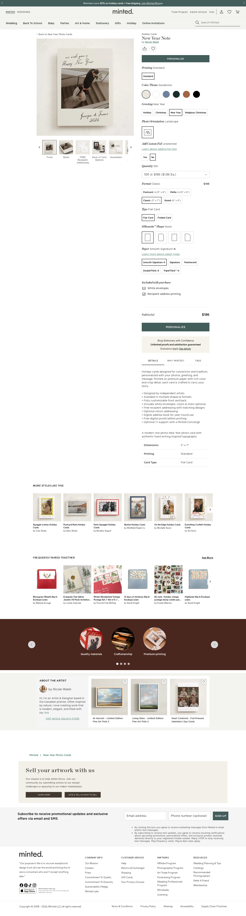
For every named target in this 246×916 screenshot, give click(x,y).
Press (88, 872)
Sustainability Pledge (96, 886)
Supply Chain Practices (214, 906)
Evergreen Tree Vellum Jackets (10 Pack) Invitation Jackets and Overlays (76, 598)
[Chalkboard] (196, 94)
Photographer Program (170, 868)
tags (198, 360)
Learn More (44, 795)
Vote (211, 12)
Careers (89, 868)
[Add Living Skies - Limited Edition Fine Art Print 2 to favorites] (164, 681)
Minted (33, 755)
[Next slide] (131, 147)
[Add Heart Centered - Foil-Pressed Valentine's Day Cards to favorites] (204, 681)
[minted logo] (123, 11)
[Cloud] (156, 94)
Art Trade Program (167, 872)
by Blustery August (102, 530)
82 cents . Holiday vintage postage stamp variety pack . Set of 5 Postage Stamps (168, 598)
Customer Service (132, 857)
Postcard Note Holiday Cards (74, 526)
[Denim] (166, 94)
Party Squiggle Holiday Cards (105, 526)
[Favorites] (229, 12)
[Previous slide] (39, 147)
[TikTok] (30, 885)
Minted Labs (92, 891)
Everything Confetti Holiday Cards (198, 526)
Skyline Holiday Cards (134, 524)
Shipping (126, 872)
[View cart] (237, 12)
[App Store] (27, 892)
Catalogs (198, 868)
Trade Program (179, 12)
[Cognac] (186, 94)
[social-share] (144, 48)
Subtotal (148, 314)
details (153, 360)
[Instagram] (34, 885)
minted (10, 12)
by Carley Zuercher (72, 602)
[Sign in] (221, 12)
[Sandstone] (146, 94)
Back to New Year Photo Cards (55, 34)
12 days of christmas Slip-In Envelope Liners (137, 598)
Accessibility (187, 906)
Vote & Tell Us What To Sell (82, 795)
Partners (163, 857)
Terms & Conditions (122, 906)
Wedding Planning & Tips (207, 863)
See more (207, 557)
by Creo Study (39, 530)
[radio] (148, 76)
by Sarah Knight (131, 602)
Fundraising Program (168, 877)
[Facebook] (21, 885)
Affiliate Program (166, 863)
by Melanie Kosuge (42, 602)
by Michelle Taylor (162, 527)
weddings (23, 12)
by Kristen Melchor (163, 602)
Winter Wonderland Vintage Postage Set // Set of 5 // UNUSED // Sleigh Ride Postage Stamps (107, 598)
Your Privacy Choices (132, 882)
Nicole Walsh (152, 42)
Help (123, 863)
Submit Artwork (198, 12)
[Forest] (176, 94)
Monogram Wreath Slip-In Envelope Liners (45, 598)
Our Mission (91, 863)
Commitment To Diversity (99, 882)
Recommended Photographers (201, 873)
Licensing (162, 894)
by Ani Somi (190, 530)
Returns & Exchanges (132, 868)
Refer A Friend (201, 880)
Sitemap (168, 906)
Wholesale (163, 890)
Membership (200, 885)
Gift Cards (127, 877)
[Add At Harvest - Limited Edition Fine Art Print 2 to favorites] (125, 681)
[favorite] (153, 48)
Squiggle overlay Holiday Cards (45, 526)
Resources (200, 857)
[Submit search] (197, 22)
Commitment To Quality (98, 877)
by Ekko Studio (70, 530)
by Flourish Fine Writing (105, 602)
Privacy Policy (148, 906)
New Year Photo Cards (57, 755)
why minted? (175, 360)
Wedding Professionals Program (169, 883)
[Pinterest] (26, 885)
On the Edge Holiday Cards (167, 524)
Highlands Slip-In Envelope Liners (197, 598)
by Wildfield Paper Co (134, 527)
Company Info (94, 857)
